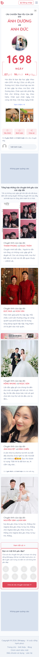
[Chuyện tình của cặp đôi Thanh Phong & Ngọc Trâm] (19, 220)
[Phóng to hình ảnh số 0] (12, 115)
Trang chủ (11, 647)
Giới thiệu (22, 647)
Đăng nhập (27, 3)
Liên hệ (29, 653)
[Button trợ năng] (35, 10)
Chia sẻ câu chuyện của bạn (18, 585)
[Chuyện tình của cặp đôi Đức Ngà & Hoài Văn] (19, 286)
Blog (30, 647)
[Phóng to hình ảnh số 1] (26, 115)
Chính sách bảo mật (19, 650)
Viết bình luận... (17, 147)
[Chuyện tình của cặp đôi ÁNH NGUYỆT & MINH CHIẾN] (19, 424)
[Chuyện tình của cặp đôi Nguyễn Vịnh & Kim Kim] (19, 495)
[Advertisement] (19, 169)
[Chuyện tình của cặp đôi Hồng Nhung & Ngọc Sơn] (19, 358)
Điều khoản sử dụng (15, 653)
